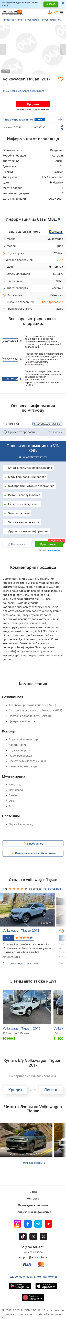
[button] (62, 12)
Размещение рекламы (33, 1205)
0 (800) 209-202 (33, 1247)
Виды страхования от (18, 119)
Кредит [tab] (15, 1089)
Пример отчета (18, 544)
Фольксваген (32, 19)
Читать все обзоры (32, 1162)
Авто (19, 19)
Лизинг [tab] (51, 1089)
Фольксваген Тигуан (53, 19)
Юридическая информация (33, 1212)
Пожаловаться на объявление (35, 853)
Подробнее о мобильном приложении (33, 1276)
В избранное (34, 843)
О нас (33, 1191)
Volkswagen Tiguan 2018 (21, 930)
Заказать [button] (51, 3)
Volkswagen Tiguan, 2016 (21, 1028)
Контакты (33, 1198)
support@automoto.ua (33, 1257)
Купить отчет (51, 543)
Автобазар (8, 19)
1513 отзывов (52, 888)
